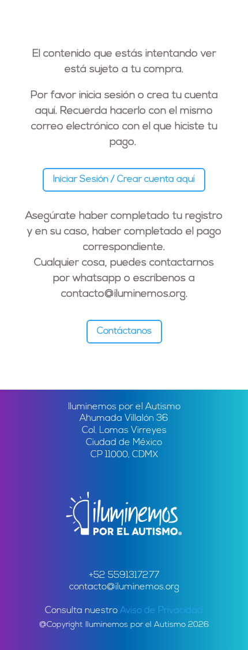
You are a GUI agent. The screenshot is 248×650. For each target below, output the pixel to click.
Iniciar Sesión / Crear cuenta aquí (124, 179)
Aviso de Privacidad (161, 610)
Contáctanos (124, 331)
